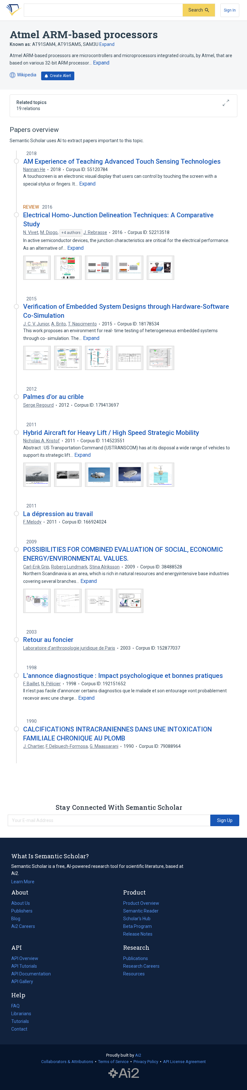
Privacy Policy (145, 1061)
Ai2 (138, 1055)
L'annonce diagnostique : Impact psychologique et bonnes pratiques (123, 675)
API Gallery (22, 981)
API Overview (24, 958)
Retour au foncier (48, 640)
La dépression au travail (58, 514)
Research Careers (141, 967)
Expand (106, 44)
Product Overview (141, 903)
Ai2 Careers (23, 927)
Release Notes (137, 934)
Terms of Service (113, 1061)
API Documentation (31, 974)
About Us (20, 903)
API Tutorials (24, 966)
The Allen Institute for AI (123, 1073)
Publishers (21, 910)
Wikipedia (23, 75)
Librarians (21, 1013)
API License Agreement (184, 1061)
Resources (134, 974)
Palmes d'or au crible (53, 397)
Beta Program (137, 926)
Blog (18, 919)
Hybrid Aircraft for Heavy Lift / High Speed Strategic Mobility (111, 433)
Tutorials (20, 1021)
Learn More (22, 881)
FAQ (15, 1005)
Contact (19, 1029)
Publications (135, 959)
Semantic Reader (141, 910)
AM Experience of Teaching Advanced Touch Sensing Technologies (122, 161)
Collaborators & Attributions (67, 1061)
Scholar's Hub (137, 918)
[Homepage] (13, 10)
